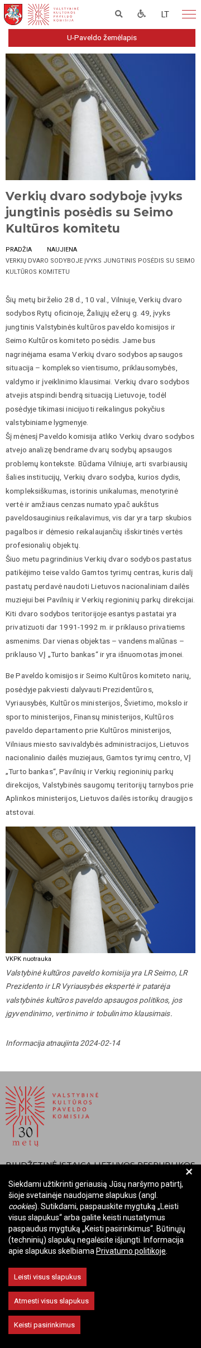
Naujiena (62, 249)
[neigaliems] (141, 14)
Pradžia (19, 249)
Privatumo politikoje (131, 1250)
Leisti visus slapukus (47, 1277)
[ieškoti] (119, 14)
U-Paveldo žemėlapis (102, 37)
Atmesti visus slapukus (51, 1301)
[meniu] (189, 14)
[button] (165, 14)
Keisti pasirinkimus (44, 1325)
